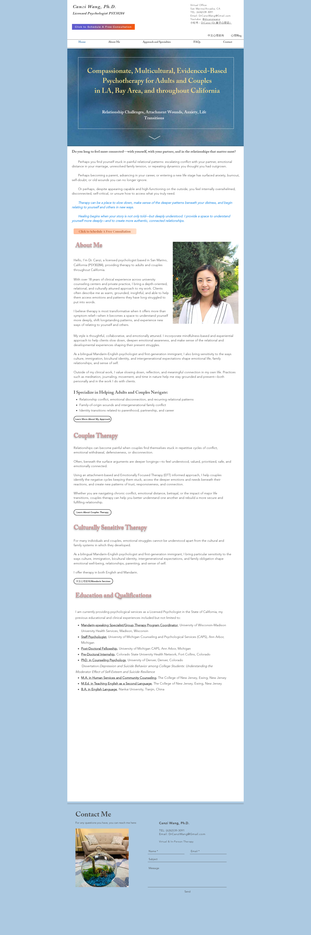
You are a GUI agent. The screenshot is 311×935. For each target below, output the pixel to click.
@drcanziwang (211, 19)
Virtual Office (198, 5)
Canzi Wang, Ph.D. (94, 6)
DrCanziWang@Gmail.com (215, 15)
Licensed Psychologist (91, 13)
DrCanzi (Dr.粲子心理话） (216, 22)
